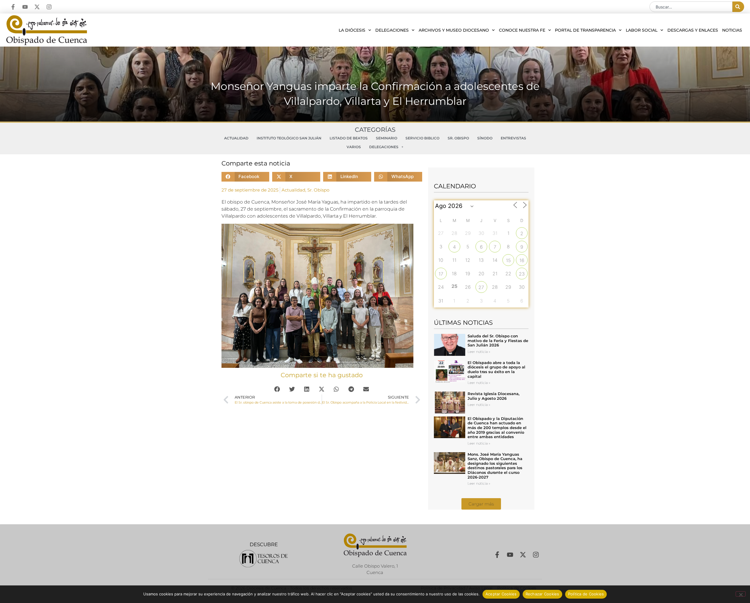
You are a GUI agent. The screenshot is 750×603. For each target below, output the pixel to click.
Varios (354, 147)
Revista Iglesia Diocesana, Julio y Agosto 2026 (493, 396)
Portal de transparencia (585, 30)
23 (522, 274)
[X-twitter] (37, 7)
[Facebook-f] (13, 7)
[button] (245, 177)
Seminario (386, 138)
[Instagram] (49, 7)
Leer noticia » (479, 351)
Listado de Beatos (349, 138)
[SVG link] (263, 558)
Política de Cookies (586, 594)
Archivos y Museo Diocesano (454, 30)
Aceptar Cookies (501, 594)
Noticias (732, 30)
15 (508, 260)
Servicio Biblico (422, 138)
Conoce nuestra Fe (522, 30)
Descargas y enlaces (692, 30)
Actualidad (236, 138)
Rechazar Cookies (542, 594)
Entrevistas (513, 138)
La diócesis (352, 30)
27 (481, 287)
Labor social (641, 30)
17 (441, 274)
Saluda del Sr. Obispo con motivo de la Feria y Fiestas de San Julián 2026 (498, 340)
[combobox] (691, 6)
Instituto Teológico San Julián (289, 138)
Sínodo (484, 138)
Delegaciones (392, 30)
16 (521, 260)
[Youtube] (25, 7)
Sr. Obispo (458, 138)
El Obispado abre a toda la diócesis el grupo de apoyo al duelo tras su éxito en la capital (496, 369)
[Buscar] (738, 6)
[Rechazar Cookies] (741, 594)
